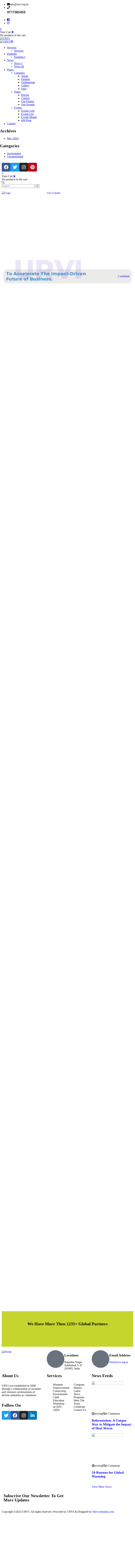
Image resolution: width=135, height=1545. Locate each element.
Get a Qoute (53, 192)
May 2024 (12, 138)
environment (14, 153)
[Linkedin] (32, 1415)
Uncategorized (15, 156)
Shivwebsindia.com (103, 1511)
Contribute (124, 276)
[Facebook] (6, 167)
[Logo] (6, 192)
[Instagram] (23, 167)
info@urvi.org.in (118, 1362)
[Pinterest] (32, 167)
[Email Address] (100, 1359)
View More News (102, 1486)
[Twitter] (15, 167)
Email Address (119, 1355)
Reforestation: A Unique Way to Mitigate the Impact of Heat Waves (111, 1424)
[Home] (6, 1351)
